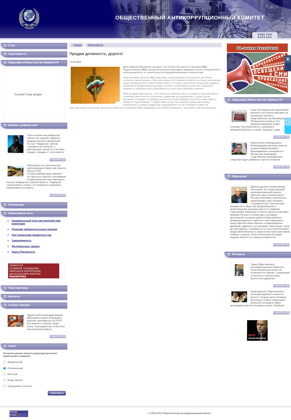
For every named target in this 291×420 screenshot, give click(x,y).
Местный (12, 374)
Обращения (239, 176)
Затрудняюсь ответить (19, 386)
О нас (11, 45)
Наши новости (17, 53)
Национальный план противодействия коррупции (36, 222)
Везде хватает (15, 380)
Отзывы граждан (19, 305)
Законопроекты (21, 240)
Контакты (14, 296)
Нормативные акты (20, 213)
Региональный (15, 368)
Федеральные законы (26, 246)
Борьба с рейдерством (22, 125)
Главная (77, 45)
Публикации (16, 204)
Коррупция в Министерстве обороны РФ (33, 62)
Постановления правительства (31, 235)
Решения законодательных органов (34, 229)
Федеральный (14, 362)
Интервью (238, 254)
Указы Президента (23, 251)
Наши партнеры (18, 287)
